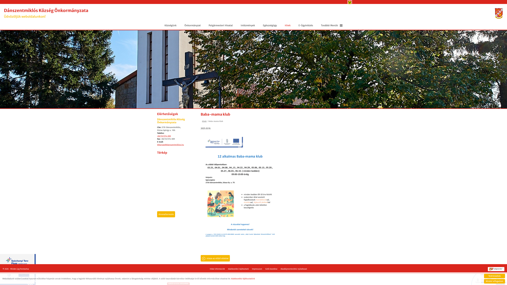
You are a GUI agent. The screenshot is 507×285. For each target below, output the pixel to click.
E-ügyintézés (306, 25)
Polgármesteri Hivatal (221, 25)
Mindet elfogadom (494, 281)
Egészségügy (270, 25)
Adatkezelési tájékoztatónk (243, 278)
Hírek (288, 25)
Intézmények (248, 25)
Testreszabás (494, 276)
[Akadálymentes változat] (349, 2)
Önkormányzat (192, 25)
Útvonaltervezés (166, 221)
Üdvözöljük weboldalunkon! (46, 13)
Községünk (171, 25)
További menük (329, 25)
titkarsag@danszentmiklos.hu (170, 152)
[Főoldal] (499, 13)
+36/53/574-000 (164, 143)
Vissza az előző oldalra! (218, 265)
